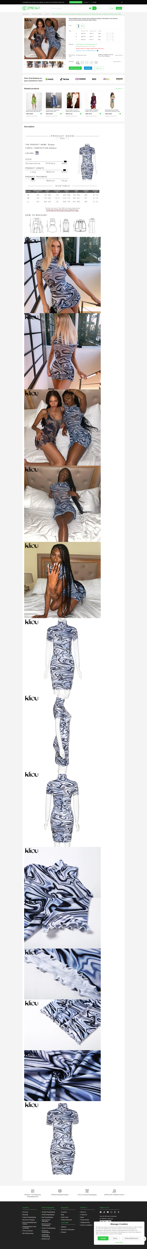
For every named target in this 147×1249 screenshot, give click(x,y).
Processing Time (72, 55)
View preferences (131, 1238)
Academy (64, 1212)
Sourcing (25, 1212)
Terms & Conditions (86, 1225)
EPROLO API (46, 1239)
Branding (71, 61)
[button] (107, 34)
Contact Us (83, 1214)
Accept (103, 1238)
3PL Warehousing (27, 1233)
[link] (25, 14)
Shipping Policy (85, 1222)
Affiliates (63, 1227)
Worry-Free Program (28, 1220)
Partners (63, 1232)
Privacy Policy (119, 1242)
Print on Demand (27, 1230)
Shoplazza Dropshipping (46, 1231)
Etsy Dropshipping (47, 1217)
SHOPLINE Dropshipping (46, 1235)
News (82, 1217)
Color (70, 25)
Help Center (64, 1217)
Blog (62, 1214)
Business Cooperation (68, 1229)
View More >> (119, 88)
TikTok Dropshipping (48, 1214)
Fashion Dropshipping (29, 1217)
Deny (115, 1238)
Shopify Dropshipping (48, 1212)
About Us (83, 1212)
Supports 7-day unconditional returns (86, 50)
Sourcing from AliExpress (46, 1220)
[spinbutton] (110, 33)
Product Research (66, 1220)
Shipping (71, 44)
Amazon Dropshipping (48, 1228)
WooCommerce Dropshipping (46, 1224)
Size (70, 31)
